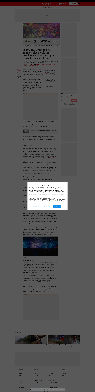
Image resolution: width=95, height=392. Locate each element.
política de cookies (56, 194)
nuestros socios (45, 187)
